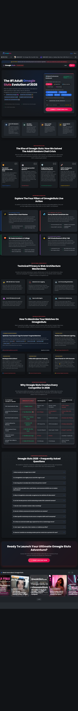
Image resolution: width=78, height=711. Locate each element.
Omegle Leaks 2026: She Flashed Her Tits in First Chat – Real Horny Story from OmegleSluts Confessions (57, 590)
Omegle (10, 65)
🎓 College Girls (49, 94)
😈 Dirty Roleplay (59, 86)
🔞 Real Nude (49, 84)
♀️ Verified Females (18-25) (52, 92)
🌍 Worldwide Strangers (66, 94)
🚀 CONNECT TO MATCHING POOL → (59, 109)
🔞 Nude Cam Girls (62, 92)
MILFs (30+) (57, 94)
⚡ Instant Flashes (50, 86)
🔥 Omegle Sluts (57, 84)
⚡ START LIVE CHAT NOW (39, 560)
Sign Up (72, 65)
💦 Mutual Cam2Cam (66, 84)
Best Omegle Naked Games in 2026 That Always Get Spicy (37, 592)
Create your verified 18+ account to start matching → (57, 61)
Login (65, 65)
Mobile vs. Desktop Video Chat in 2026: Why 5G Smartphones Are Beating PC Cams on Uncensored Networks (27, 57)
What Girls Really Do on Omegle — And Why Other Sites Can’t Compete (20, 592)
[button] (75, 57)
